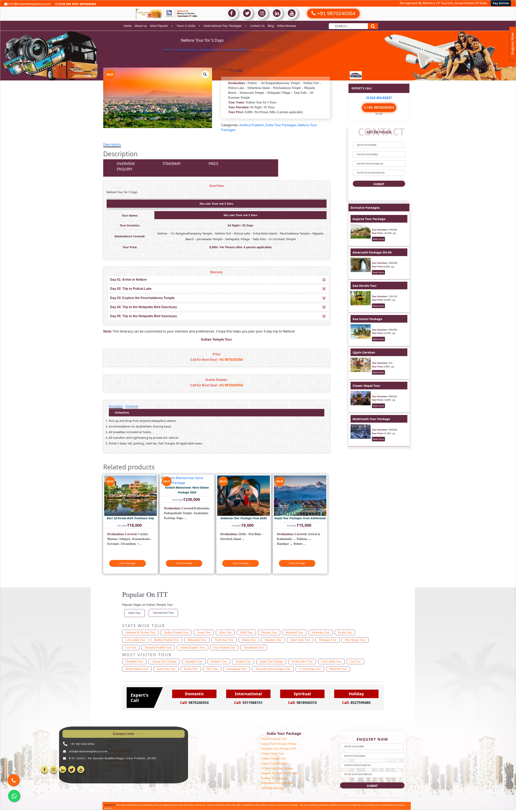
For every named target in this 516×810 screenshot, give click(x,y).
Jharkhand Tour (294, 632)
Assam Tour (204, 632)
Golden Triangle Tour (273, 758)
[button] (205, 74)
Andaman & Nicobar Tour (140, 632)
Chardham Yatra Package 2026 (278, 748)
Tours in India (186, 26)
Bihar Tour (225, 632)
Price (213, 163)
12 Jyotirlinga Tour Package (277, 768)
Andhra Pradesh (209, 49)
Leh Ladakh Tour (331, 661)
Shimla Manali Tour (136, 668)
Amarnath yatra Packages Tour (272, 668)
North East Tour (224, 639)
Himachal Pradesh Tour (158, 647)
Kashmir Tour (219, 661)
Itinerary (172, 163)
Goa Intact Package (367, 319)
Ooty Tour (212, 668)
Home (128, 26)
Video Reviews (286, 26)
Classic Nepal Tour (366, 386)
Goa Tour (130, 647)
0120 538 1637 (68, 4)
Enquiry (124, 169)
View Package (127, 563)
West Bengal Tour (355, 639)
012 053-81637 (380, 98)
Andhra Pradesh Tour (176, 632)
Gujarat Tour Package (369, 219)
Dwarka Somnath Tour (274, 738)
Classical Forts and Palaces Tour (279, 773)
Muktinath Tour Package (371, 419)
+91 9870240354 (230, 359)
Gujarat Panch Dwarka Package (279, 743)
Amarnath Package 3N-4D (372, 252)
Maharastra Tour (197, 639)
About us (141, 26)
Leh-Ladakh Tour (135, 639)
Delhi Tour (246, 632)
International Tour (163, 612)
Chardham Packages (272, 788)
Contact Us (257, 26)
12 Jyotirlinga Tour (310, 668)
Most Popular (159, 26)
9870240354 (87, 4)
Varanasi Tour (243, 661)
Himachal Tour (338, 668)
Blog (271, 26)
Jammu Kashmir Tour (192, 647)
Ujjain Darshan (364, 352)
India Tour (134, 612)
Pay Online (501, 3)
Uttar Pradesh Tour (224, 647)
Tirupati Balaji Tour (272, 753)
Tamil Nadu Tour (300, 639)
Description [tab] (112, 144)
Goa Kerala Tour (365, 286)
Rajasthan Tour (273, 639)
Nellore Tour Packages (234, 49)
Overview (126, 163)
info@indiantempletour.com (29, 4)
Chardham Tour (134, 661)
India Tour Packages (185, 49)
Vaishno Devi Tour (302, 661)
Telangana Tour (327, 639)
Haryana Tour (269, 632)
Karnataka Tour (321, 632)
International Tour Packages (223, 26)
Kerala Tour (345, 632)
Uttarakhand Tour (254, 647)
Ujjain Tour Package (271, 661)
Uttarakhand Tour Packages (276, 783)
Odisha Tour (249, 639)
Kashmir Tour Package (274, 778)
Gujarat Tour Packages (274, 763)
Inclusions (116, 406)
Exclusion (132, 406)
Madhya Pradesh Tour (166, 639)
